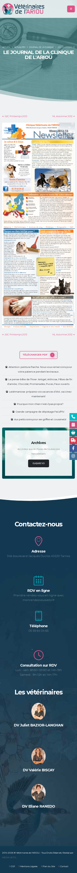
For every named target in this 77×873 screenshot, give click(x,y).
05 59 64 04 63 (38, 630)
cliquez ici (39, 463)
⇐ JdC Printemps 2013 (14, 116)
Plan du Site (48, 866)
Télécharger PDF (35, 354)
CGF (12, 866)
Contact (64, 866)
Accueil (6, 47)
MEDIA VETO (9, 857)
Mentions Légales (28, 866)
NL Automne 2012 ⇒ (63, 116)
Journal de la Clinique (41, 47)
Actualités (19, 47)
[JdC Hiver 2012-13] (38, 173)
